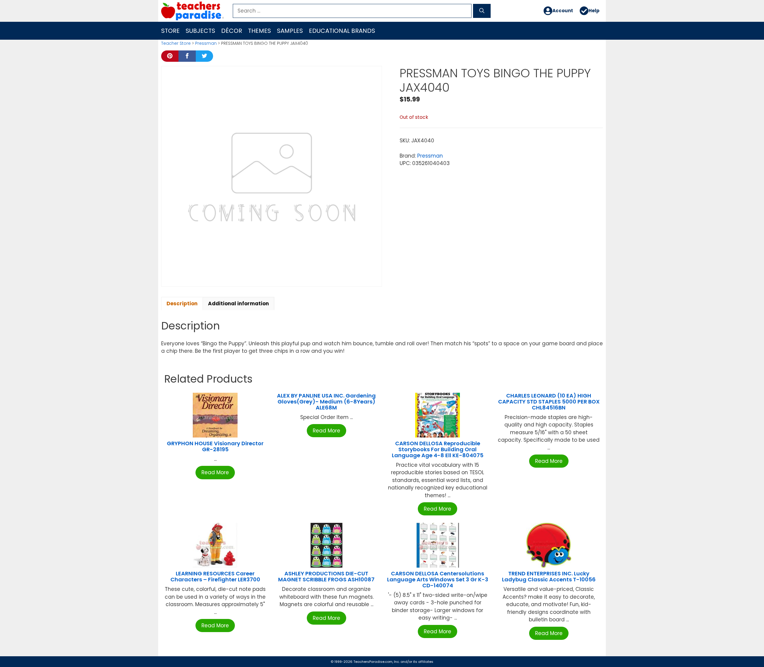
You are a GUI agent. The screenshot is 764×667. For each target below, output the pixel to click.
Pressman (206, 43)
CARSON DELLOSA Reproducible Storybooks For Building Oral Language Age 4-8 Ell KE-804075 (437, 449)
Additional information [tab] (238, 303)
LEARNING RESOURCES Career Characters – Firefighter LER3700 (215, 576)
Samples (290, 31)
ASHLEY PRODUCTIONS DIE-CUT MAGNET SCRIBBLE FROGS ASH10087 (326, 576)
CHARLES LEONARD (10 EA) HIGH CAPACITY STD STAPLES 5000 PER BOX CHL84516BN (549, 401)
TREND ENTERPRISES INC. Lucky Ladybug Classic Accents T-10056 (549, 576)
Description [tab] (182, 303)
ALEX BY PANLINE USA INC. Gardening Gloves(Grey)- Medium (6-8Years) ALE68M (326, 401)
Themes (259, 31)
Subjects (200, 31)
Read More (215, 472)
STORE (170, 31)
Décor (231, 31)
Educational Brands (342, 31)
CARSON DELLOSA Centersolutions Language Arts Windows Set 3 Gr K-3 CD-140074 (437, 579)
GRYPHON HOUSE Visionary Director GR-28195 (215, 446)
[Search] (482, 11)
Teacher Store (176, 43)
